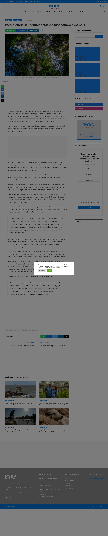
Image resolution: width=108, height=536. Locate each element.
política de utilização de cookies (51, 267)
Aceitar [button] (49, 270)
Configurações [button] (42, 270)
